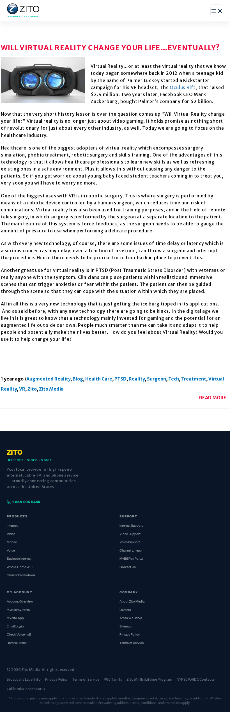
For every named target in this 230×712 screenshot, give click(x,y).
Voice (11, 550)
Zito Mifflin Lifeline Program (149, 679)
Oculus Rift (183, 87)
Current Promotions (21, 575)
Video (11, 534)
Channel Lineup (130, 550)
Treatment (193, 379)
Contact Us (127, 567)
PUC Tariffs (113, 679)
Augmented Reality (48, 379)
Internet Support (131, 525)
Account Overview (20, 601)
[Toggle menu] (216, 10)
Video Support (130, 534)
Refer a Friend (17, 643)
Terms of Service (131, 643)
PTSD (120, 379)
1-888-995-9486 (26, 502)
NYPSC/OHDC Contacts (196, 679)
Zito (32, 389)
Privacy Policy (129, 634)
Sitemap (125, 626)
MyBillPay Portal (131, 559)
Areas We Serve (130, 618)
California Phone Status (26, 689)
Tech (173, 379)
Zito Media (51, 389)
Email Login (15, 626)
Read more (212, 397)
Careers (125, 610)
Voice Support (129, 542)
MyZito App (15, 618)
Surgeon (156, 379)
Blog (78, 379)
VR (22, 389)
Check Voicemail (19, 634)
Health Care (98, 379)
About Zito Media (131, 601)
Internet (12, 525)
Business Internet (19, 559)
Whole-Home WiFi (20, 567)
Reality (137, 379)
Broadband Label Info (24, 679)
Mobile (12, 542)
